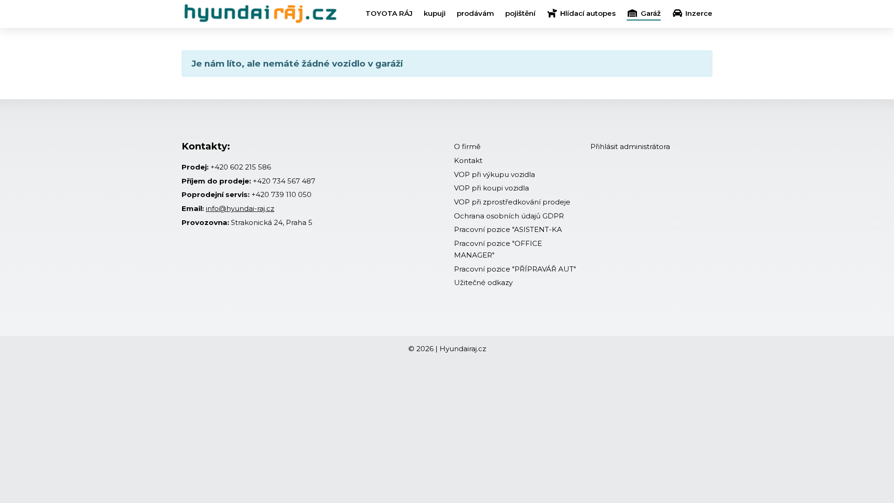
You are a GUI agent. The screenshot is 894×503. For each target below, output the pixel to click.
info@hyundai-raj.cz (240, 208)
